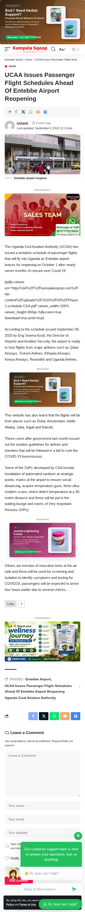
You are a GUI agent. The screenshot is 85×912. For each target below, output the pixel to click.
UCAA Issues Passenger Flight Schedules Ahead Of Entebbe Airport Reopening (38, 688)
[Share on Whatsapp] (30, 112)
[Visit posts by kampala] (10, 126)
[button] (9, 49)
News (13, 66)
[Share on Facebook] (16, 112)
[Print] (45, 112)
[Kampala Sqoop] (30, 49)
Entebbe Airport (38, 679)
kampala (22, 123)
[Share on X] (23, 112)
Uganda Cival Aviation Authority (30, 698)
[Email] (38, 112)
